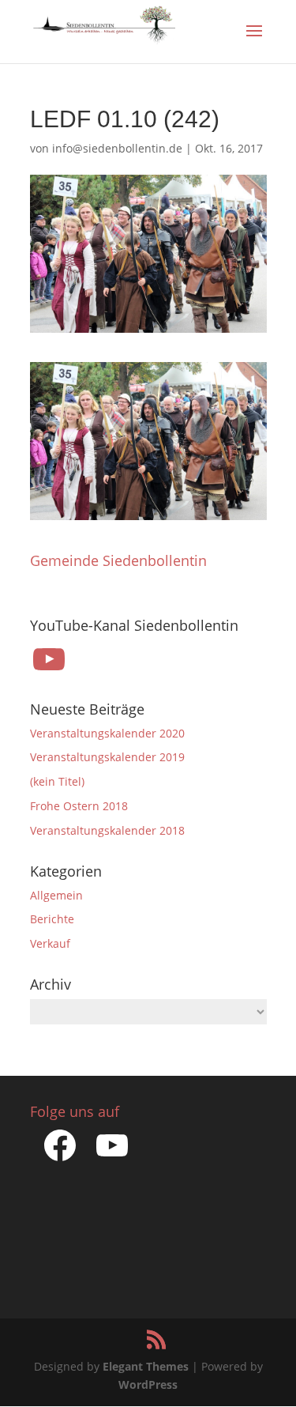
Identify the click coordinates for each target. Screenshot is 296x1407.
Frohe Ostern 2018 (79, 805)
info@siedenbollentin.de (117, 148)
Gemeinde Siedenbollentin (118, 560)
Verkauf (50, 943)
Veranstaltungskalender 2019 (107, 756)
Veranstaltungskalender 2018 (107, 830)
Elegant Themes (146, 1366)
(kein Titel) (57, 781)
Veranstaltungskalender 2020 (107, 733)
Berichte (52, 918)
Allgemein (56, 895)
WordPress (148, 1384)
